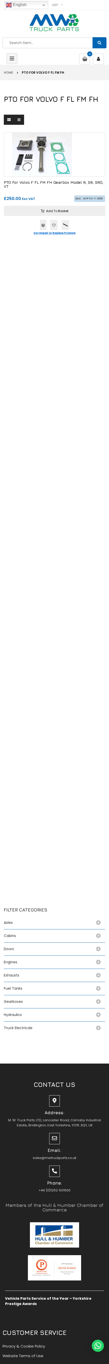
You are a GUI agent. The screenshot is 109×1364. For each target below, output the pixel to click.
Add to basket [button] (57, 211)
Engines (10, 962)
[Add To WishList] (54, 225)
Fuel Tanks (13, 988)
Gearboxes (13, 1001)
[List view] (19, 120)
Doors (9, 948)
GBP (55, 5)
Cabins (10, 935)
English (19, 5)
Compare (43, 225)
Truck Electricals (18, 1027)
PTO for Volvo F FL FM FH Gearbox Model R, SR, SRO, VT (53, 184)
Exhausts (11, 975)
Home (8, 72)
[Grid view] (9, 120)
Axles (9, 922)
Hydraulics (14, 1014)
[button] (98, 1346)
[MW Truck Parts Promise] (65, 225)
